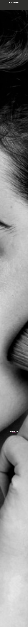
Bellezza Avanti (14, 2)
